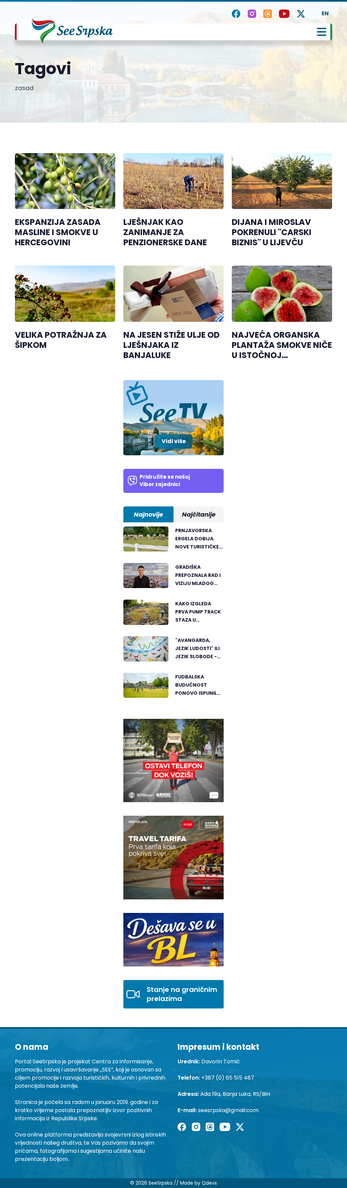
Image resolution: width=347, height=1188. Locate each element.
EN (325, 13)
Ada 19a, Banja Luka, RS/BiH (235, 1094)
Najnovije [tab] (148, 514)
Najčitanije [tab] (199, 514)
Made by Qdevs (198, 1183)
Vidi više (174, 441)
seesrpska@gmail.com (228, 1110)
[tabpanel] (173, 615)
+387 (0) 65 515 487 (227, 1078)
